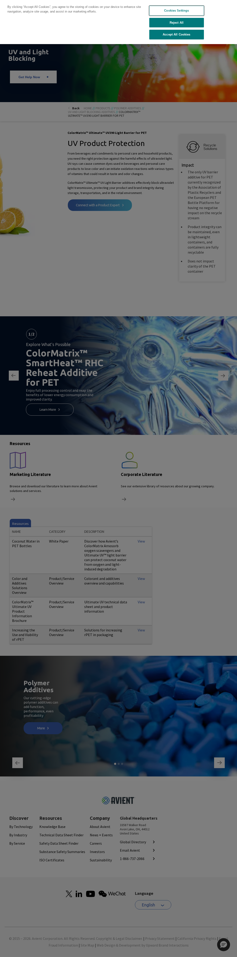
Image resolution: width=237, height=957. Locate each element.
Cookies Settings (176, 10)
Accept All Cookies (176, 34)
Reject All (177, 22)
